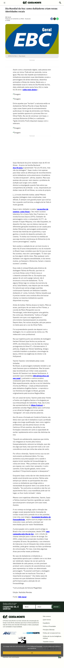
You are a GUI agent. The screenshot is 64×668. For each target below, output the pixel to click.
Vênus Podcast (37, 405)
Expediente (46, 623)
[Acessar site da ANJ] (9, 633)
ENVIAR (56, 607)
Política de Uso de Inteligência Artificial (52, 637)
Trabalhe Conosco (48, 641)
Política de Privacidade (36, 646)
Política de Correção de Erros (51, 633)
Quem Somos (47, 620)
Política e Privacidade (49, 626)
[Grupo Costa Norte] (31, 633)
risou (28, 211)
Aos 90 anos (18, 168)
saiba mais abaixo (30, 89)
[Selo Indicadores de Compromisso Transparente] (22, 640)
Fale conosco (47, 616)
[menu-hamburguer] (5, 2)
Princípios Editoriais (48, 629)
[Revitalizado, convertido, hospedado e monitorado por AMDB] (59, 656)
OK (32, 653)
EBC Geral (22, 597)
